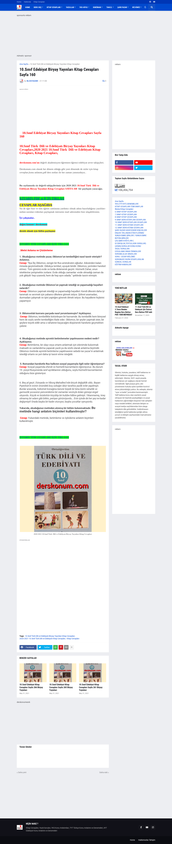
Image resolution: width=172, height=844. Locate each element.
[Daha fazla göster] (71, 647)
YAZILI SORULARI (122, 249)
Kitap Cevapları (39, 2)
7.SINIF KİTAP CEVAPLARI (126, 214)
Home (19, 2)
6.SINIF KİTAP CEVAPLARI (126, 212)
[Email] (66, 647)
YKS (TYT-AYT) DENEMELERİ (126, 204)
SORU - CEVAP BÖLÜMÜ (125, 256)
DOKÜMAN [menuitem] (97, 7)
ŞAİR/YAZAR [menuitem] (122, 7)
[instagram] (124, 167)
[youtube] (154, 2)
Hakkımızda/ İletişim (146, 840)
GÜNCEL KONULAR (123, 262)
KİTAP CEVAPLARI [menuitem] (54, 7)
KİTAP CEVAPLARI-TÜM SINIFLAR (129, 206)
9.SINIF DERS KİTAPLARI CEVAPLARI (130, 220)
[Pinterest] (61, 647)
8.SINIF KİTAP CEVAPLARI (126, 217)
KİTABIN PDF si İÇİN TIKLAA (41, 198)
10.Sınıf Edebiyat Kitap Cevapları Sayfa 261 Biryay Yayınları (90, 687)
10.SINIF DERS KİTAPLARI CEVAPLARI (131, 222)
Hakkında (27, 2)
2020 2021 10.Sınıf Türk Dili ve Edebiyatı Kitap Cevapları (42, 639)
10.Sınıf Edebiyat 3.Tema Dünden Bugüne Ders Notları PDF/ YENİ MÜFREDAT (123, 311)
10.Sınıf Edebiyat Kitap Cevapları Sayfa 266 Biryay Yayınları (31, 687)
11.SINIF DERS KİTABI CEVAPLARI (129, 225)
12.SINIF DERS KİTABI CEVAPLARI (129, 228)
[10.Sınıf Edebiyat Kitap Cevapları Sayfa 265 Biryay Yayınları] (62, 672)
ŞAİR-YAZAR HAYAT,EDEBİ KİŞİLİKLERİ (131, 230)
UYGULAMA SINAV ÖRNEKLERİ (128, 251)
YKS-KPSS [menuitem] (83, 7)
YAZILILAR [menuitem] (70, 7)
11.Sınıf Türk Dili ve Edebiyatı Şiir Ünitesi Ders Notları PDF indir (143, 309)
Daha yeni (22, 772)
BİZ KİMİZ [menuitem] (136, 7)
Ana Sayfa (23, 64)
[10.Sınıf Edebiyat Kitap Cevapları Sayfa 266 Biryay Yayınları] (33, 672)
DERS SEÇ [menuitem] (37, 7)
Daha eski (103, 772)
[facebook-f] (124, 162)
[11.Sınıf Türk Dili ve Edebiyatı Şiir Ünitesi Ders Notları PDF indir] (144, 299)
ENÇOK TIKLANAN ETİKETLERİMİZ (129, 233)
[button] (145, 7)
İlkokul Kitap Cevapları (124, 209)
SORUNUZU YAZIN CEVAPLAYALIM (129, 259)
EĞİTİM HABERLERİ (123, 264)
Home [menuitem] (27, 7)
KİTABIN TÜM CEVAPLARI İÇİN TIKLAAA (44, 244)
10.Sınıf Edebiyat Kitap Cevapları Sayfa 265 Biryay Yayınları (61, 687)
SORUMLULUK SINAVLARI (126, 254)
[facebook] (150, 2)
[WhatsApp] (55, 647)
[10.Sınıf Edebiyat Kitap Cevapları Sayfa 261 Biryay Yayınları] (92, 672)
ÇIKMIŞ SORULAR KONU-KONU (128, 246)
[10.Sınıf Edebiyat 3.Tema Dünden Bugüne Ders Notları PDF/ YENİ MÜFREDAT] (123, 299)
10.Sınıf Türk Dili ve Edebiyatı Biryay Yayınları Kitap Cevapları (55, 64)
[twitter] (143, 167)
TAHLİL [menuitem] (109, 7)
